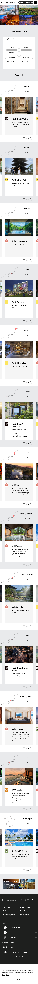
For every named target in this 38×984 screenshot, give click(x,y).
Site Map (5, 911)
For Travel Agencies (8, 914)
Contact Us (6, 907)
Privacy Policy (6, 975)
